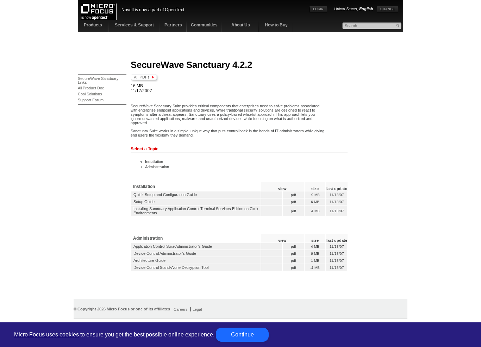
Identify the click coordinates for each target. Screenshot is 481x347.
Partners (173, 25)
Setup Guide (144, 202)
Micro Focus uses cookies (46, 334)
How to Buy (276, 25)
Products (93, 25)
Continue (242, 334)
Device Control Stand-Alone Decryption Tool (170, 267)
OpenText (175, 9)
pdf (293, 195)
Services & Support (134, 25)
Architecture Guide (149, 260)
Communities (204, 25)
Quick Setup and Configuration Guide (165, 195)
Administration (157, 167)
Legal (197, 309)
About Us (240, 25)
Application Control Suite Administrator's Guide (172, 246)
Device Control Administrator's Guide (164, 253)
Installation (154, 161)
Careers (181, 309)
